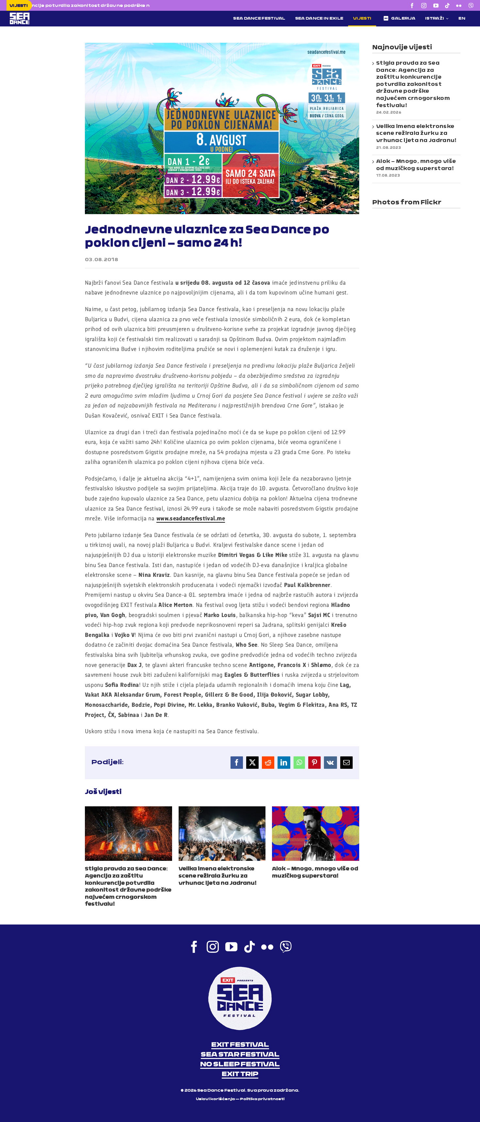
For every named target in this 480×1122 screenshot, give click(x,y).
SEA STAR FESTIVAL (240, 1054)
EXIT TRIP (240, 1074)
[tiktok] (447, 5)
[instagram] (423, 5)
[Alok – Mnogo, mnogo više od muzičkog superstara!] (315, 810)
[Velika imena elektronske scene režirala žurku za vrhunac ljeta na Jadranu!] (222, 810)
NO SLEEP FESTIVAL (240, 1064)
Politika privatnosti (262, 1099)
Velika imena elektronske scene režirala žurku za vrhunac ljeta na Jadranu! (218, 876)
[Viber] (470, 5)
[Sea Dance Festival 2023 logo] (60, 15)
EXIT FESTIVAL (240, 1045)
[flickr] (458, 5)
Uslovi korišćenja (215, 1099)
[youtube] (436, 5)
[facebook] (412, 5)
